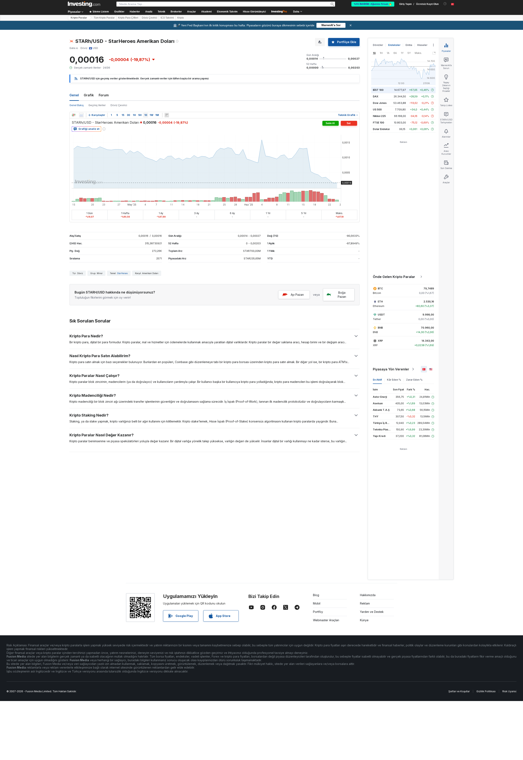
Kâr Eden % (394, 379)
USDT (381, 314)
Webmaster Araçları (326, 620)
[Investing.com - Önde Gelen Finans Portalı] (84, 4)
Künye (364, 620)
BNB (380, 327)
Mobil (316, 603)
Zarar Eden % (414, 379)
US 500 (377, 109)
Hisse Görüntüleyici (254, 11)
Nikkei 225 (379, 116)
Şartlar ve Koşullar (459, 691)
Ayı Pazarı (297, 294)
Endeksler (394, 45)
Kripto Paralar (79, 17)
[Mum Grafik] (73, 115)
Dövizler (378, 45)
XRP (380, 340)
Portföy (318, 611)
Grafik (89, 95)
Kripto (180, 17)
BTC (380, 288)
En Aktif (377, 379)
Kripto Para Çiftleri (128, 17)
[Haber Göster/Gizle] (166, 115)
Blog (316, 595)
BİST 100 (378, 89)
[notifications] (445, 4)
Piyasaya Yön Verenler (391, 369)
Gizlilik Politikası (486, 691)
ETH (380, 301)
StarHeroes (122, 273)
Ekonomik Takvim (227, 11)
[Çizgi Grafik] (81, 115)
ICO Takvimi (167, 17)
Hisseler (422, 45)
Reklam (365, 603)
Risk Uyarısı (509, 691)
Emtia (409, 45)
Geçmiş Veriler (97, 105)
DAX (375, 96)
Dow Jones (380, 102)
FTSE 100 (378, 122)
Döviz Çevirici (149, 17)
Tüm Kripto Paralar (104, 17)
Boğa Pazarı (342, 294)
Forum (104, 95)
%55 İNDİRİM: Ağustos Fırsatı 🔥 (373, 4)
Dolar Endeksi (381, 129)
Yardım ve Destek (372, 611)
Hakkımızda (367, 595)
